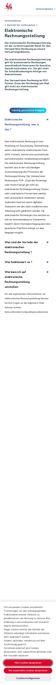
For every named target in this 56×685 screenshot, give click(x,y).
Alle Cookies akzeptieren (28, 662)
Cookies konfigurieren (28, 678)
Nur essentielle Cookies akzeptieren (28, 670)
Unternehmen (43, 9)
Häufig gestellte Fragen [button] (28, 110)
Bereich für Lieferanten (21, 25)
